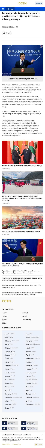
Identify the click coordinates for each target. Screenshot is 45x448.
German (10, 376)
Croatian (10, 355)
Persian (31, 351)
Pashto (30, 362)
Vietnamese (33, 404)
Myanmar (33, 344)
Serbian (31, 372)
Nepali (30, 348)
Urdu (29, 401)
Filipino (10, 369)
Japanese (10, 404)
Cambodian (10, 351)
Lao (28, 333)
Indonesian (13, 397)
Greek (10, 379)
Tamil (29, 386)
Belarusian (12, 341)
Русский (4, 320)
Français (4, 316)
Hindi (8, 390)
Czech (9, 358)
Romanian (32, 365)
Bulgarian (11, 348)
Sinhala (30, 376)
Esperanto (11, 365)
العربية (25, 316)
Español (25, 313)
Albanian (10, 333)
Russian (31, 369)
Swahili (31, 383)
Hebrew (9, 386)
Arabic (9, 337)
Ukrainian (32, 397)
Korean (9, 408)
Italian (9, 401)
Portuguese (33, 358)
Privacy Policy (6, 444)
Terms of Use (17, 444)
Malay (32, 337)
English (4, 313)
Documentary (27, 320)
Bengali (8, 344)
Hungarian (11, 394)
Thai (29, 390)
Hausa (9, 383)
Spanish (31, 379)
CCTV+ (4, 323)
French (10, 372)
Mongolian (32, 341)
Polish (30, 355)
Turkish (31, 394)
